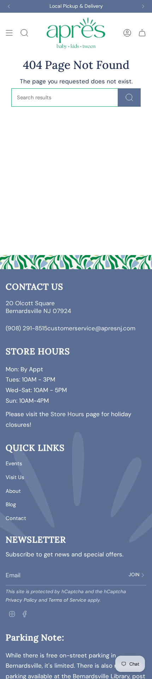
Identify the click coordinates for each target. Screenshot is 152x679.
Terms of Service (67, 600)
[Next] (143, 6)
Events (14, 463)
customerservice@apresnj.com (91, 328)
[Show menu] (9, 32)
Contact (16, 518)
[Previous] (9, 6)
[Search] (129, 97)
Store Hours (67, 414)
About (13, 491)
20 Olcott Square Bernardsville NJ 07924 (39, 307)
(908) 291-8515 (26, 328)
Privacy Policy (21, 600)
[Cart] (142, 32)
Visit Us (15, 477)
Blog (11, 504)
